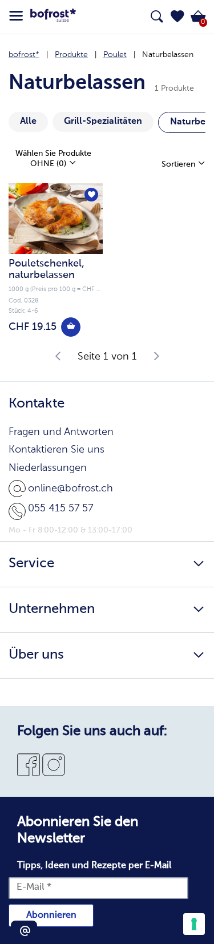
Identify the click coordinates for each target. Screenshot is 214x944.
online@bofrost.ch (70, 488)
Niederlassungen (48, 468)
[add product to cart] (70, 327)
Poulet (115, 55)
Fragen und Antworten (61, 432)
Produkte (71, 55)
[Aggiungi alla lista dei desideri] (91, 194)
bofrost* (24, 55)
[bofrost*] (53, 17)
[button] (177, 16)
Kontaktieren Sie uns (56, 450)
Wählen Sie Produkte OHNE (53, 159)
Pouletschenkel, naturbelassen (46, 269)
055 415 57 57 (60, 508)
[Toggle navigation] (16, 16)
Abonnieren (51, 915)
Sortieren (179, 164)
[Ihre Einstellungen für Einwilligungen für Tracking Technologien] (194, 924)
